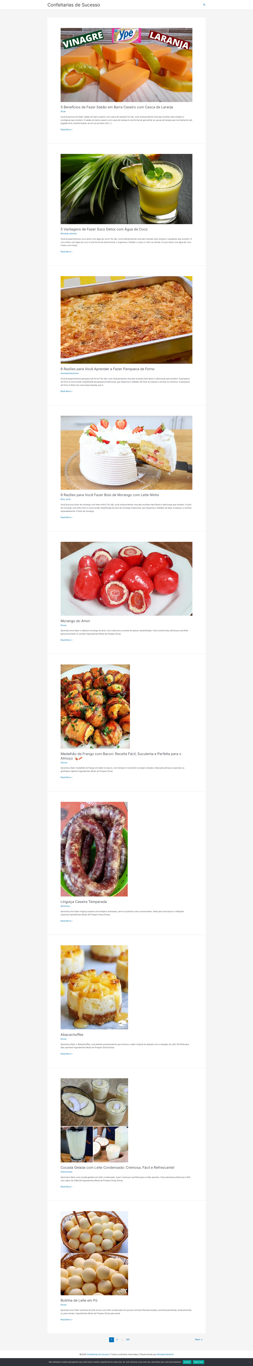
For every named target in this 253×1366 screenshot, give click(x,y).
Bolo (63, 499)
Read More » (66, 129)
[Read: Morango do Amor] (126, 578)
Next (198, 1339)
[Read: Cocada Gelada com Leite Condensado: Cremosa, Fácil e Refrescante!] (94, 1120)
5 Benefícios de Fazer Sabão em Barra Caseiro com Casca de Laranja (117, 107)
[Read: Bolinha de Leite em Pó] (94, 1253)
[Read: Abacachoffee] (94, 987)
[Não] (249, 1362)
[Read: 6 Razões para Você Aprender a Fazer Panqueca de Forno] (126, 319)
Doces (64, 625)
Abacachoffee (72, 1035)
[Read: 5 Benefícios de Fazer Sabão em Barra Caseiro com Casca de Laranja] (126, 64)
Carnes (64, 762)
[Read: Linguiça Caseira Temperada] (94, 849)
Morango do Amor (75, 621)
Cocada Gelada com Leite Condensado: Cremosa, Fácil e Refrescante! (117, 1167)
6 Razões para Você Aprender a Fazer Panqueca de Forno (108, 369)
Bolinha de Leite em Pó (79, 1300)
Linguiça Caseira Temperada (84, 902)
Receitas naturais (69, 233)
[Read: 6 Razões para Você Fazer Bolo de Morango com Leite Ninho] (126, 452)
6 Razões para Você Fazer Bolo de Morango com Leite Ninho (110, 495)
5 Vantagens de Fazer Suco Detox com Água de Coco (104, 229)
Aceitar (187, 1362)
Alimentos (65, 906)
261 (128, 1339)
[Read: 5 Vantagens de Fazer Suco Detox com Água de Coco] (126, 189)
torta (68, 499)
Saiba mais (198, 1362)
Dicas (63, 111)
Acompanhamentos (70, 373)
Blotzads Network (165, 1354)
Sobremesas (66, 1172)
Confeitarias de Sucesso (73, 4)
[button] (204, 4)
